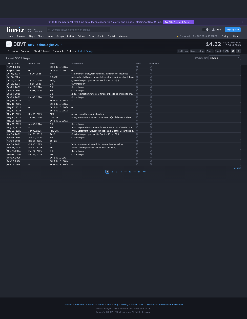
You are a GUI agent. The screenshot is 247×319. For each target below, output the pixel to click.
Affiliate (68, 304)
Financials (58, 51)
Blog (109, 304)
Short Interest (42, 51)
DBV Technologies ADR (45, 45)
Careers (90, 304)
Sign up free (233, 29)
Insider (70, 36)
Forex (91, 36)
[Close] (242, 22)
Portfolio (112, 36)
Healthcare (182, 51)
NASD (226, 51)
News (50, 36)
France (210, 51)
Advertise (79, 304)
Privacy (124, 304)
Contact (100, 304)
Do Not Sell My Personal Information (165, 304)
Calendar (123, 36)
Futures (81, 36)
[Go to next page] (144, 172)
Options (71, 51)
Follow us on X (138, 304)
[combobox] (78, 29)
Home (10, 36)
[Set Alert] (233, 51)
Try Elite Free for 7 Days (177, 22)
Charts (41, 36)
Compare (26, 51)
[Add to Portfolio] (238, 51)
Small (218, 51)
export (237, 168)
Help (235, 36)
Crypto (100, 36)
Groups (60, 36)
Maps (31, 36)
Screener (21, 36)
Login (218, 29)
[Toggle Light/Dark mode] (205, 29)
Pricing (224, 36)
